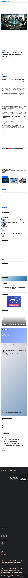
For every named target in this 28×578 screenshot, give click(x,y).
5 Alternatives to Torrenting (14, 183)
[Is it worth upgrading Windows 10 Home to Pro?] (22, 180)
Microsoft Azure (4, 419)
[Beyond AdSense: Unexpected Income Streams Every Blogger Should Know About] (4, 226)
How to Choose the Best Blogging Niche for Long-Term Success (12, 325)
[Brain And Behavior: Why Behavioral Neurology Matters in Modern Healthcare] (4, 223)
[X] (4, 76)
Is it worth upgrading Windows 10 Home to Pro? (22, 183)
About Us (14, 576)
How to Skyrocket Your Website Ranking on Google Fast (13, 347)
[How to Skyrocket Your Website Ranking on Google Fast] (4, 348)
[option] (14, 318)
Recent (5, 344)
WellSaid (2, 544)
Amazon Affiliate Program (4, 537)
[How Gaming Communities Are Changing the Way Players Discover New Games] (4, 410)
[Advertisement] (14, 8)
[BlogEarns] (5, 1)
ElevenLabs (3, 420)
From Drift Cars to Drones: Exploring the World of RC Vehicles (14, 233)
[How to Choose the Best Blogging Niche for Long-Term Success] (4, 413)
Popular (14, 344)
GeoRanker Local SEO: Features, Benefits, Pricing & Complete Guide (23, 479)
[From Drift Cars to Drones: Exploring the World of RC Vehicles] (4, 235)
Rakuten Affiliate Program (5, 337)
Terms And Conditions (24, 576)
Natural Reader (4, 428)
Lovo (2, 426)
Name (2, 200)
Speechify (3, 425)
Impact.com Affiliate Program (5, 334)
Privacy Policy (20, 576)
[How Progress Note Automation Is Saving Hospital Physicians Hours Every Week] (4, 220)
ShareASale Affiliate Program (4, 536)
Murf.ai (1, 552)
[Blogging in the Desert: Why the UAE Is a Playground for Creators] (4, 230)
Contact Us (17, 576)
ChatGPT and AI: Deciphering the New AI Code (5, 184)
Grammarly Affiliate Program (5, 333)
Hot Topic (3, 50)
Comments (22, 344)
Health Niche (2, 528)
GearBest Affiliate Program (5, 336)
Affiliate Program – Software (5, 335)
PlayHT (3, 427)
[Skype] (6, 76)
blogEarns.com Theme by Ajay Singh (15, 575)
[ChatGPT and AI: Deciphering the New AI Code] (5, 180)
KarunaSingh (8, 169)
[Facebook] (2, 76)
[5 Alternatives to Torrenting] (14, 180)
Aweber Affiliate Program (3, 529)
